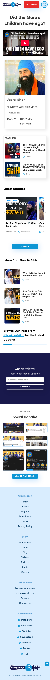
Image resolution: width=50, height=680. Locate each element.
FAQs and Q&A (14, 113)
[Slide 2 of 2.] (13, 441)
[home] (12, 4)
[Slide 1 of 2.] (13, 428)
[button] (4, 216)
